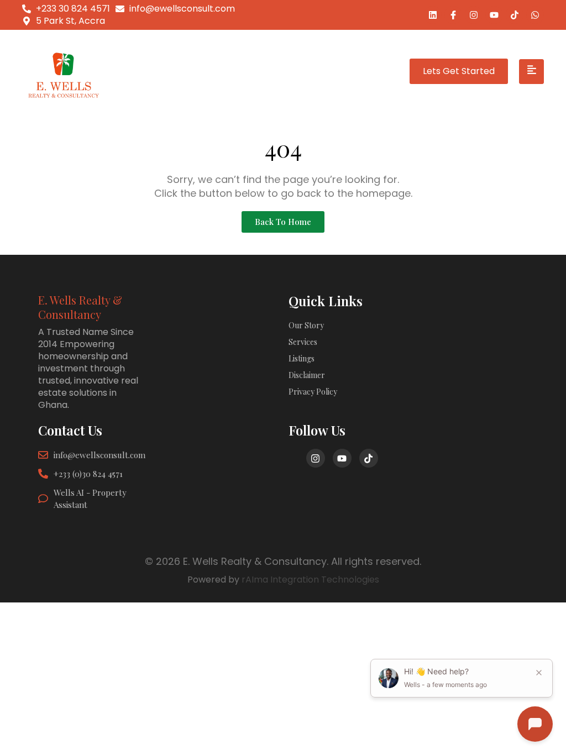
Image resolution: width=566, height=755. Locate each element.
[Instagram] (474, 15)
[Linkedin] (433, 15)
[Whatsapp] (535, 15)
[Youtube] (494, 15)
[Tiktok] (514, 15)
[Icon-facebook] (453, 15)
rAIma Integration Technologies (310, 579)
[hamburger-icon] (531, 71)
